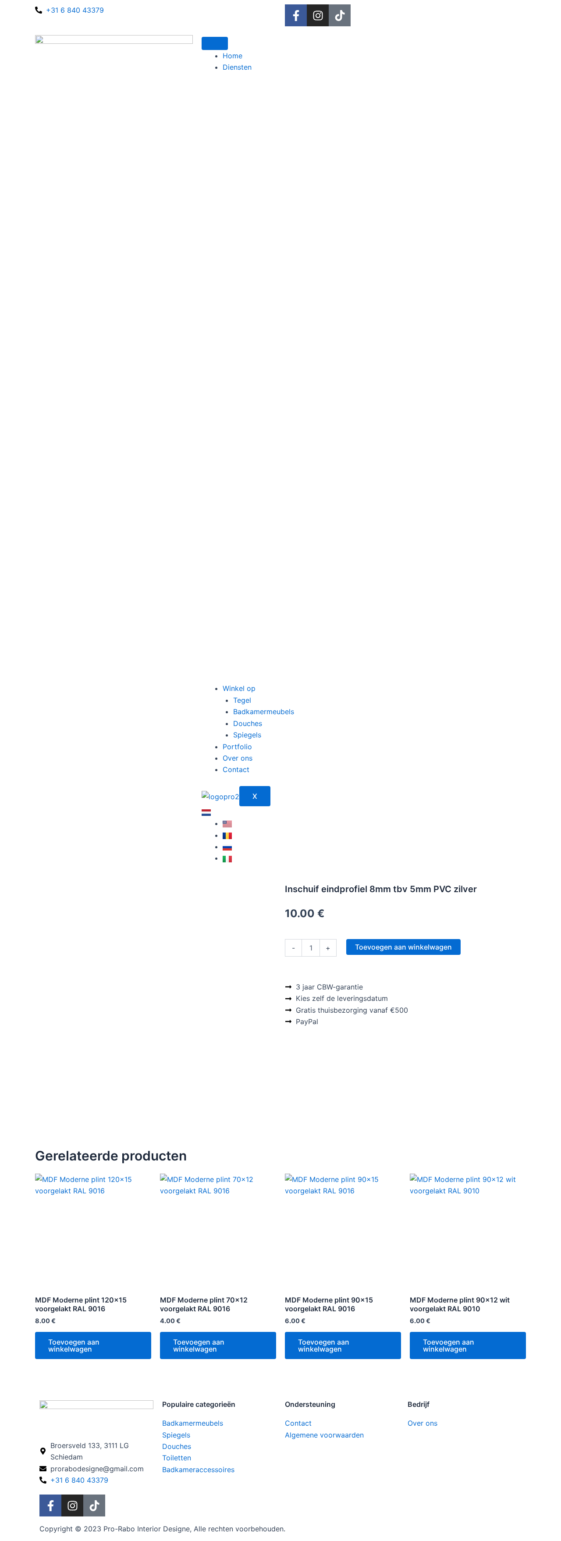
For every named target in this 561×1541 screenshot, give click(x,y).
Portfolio (237, 746)
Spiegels (247, 734)
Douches (247, 723)
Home (232, 55)
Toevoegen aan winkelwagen (403, 947)
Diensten (237, 67)
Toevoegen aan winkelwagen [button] (73, 1345)
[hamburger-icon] (215, 43)
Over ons (237, 758)
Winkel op (239, 688)
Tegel (242, 700)
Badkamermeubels (263, 711)
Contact (236, 769)
